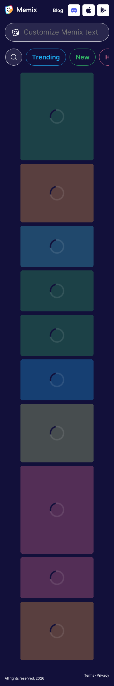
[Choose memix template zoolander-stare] (57, 290)
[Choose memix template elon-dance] (57, 631)
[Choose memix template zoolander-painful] (57, 335)
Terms (89, 675)
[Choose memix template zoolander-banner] (57, 379)
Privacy (103, 675)
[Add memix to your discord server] (74, 10)
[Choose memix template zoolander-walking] (57, 193)
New (82, 57)
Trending (46, 57)
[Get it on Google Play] (103, 10)
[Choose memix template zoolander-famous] (57, 433)
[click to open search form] (14, 57)
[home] (21, 10)
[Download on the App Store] (88, 10)
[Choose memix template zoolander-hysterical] (57, 246)
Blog (58, 10)
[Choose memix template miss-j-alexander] (57, 116)
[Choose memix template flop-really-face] (57, 510)
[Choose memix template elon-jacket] (57, 577)
